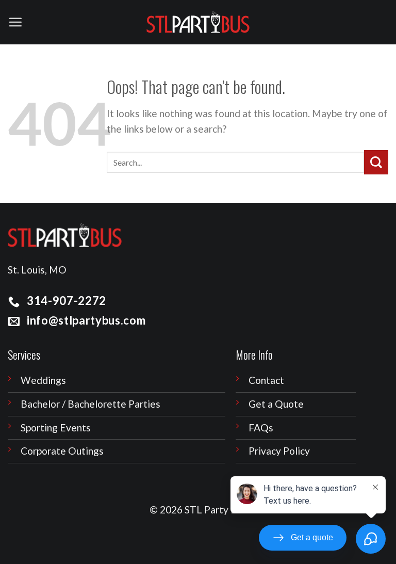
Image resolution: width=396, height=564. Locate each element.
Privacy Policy (279, 451)
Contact (266, 380)
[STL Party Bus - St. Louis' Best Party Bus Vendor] (198, 22)
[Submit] (376, 162)
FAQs (261, 427)
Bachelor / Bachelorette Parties (90, 404)
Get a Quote (276, 404)
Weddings (43, 380)
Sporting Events (56, 427)
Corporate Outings (62, 451)
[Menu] (15, 22)
